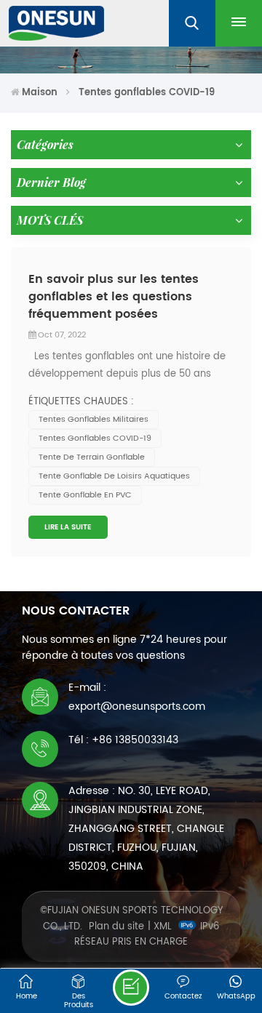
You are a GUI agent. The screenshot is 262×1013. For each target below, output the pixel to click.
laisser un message (131, 987)
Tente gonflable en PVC (85, 495)
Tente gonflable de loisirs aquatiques (114, 476)
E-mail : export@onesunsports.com (136, 697)
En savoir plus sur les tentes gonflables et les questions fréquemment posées (113, 297)
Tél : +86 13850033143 (123, 740)
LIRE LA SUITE (67, 527)
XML (163, 926)
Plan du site (116, 926)
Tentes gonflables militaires (93, 419)
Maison (39, 92)
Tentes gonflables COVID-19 (95, 438)
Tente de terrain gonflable (92, 457)
